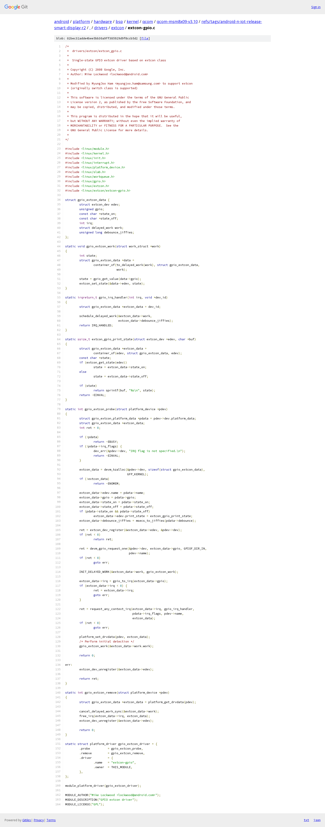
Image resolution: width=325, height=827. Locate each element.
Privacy (39, 820)
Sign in (316, 7)
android (61, 21)
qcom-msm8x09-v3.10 (177, 21)
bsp (119, 21)
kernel (133, 21)
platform (81, 21)
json (317, 820)
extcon (117, 27)
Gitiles (26, 820)
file (144, 38)
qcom (147, 21)
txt (306, 820)
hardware (103, 21)
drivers (100, 27)
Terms (51, 820)
